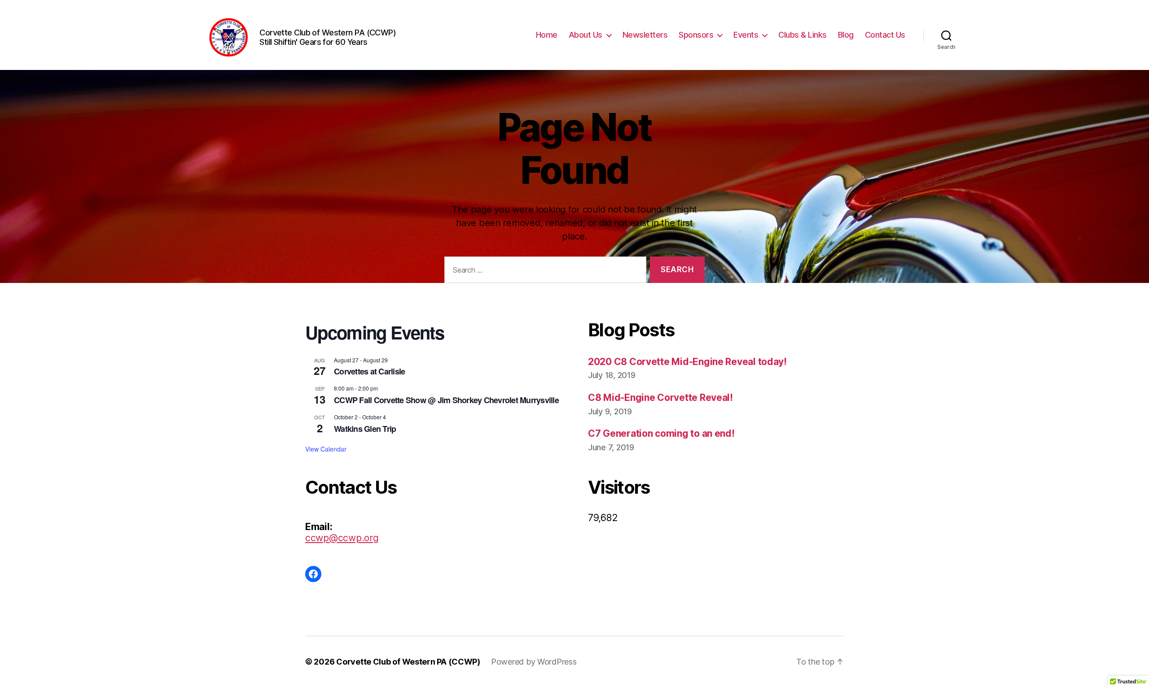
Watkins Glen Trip (365, 429)
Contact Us (885, 34)
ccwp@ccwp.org (342, 538)
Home (546, 34)
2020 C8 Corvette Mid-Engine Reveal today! (687, 361)
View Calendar (325, 448)
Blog (846, 34)
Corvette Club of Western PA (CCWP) (408, 661)
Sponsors (696, 34)
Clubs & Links (802, 34)
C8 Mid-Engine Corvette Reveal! (660, 397)
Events (745, 34)
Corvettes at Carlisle (369, 371)
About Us (585, 34)
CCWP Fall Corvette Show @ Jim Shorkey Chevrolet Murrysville (446, 400)
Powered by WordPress (534, 661)
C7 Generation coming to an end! (661, 433)
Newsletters (645, 34)
